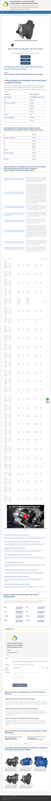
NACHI (6, 620)
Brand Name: (7, 94)
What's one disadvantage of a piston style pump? (22, 709)
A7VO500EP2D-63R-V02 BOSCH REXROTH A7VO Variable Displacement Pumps (14, 208)
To (6, 661)
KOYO (27, 616)
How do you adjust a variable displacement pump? (22, 718)
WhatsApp (25, 60)
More (26, 743)
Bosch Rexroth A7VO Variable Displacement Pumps (20, 15)
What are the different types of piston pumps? (20, 699)
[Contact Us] (47, 400)
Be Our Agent (25, 63)
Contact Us (9, 796)
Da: (5, 100)
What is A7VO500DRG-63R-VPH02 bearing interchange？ (25, 53)
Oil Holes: (6, 159)
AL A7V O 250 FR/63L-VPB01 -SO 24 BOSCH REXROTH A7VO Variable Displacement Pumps (14, 214)
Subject (7, 664)
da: (5, 112)
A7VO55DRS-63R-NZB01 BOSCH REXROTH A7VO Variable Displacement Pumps (14, 249)
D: (4, 106)
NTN (5, 611)
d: (4, 120)
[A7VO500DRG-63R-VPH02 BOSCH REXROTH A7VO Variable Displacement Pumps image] (25, 29)
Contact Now (25, 56)
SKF (27, 607)
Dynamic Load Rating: (9, 103)
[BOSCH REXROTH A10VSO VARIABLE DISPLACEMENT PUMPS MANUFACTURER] (5, 3)
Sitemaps (19, 796)
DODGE (28, 620)
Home (3, 15)
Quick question (7, 668)
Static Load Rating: (9, 117)
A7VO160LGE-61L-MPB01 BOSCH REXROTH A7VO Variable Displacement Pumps (14, 194)
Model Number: (8, 97)
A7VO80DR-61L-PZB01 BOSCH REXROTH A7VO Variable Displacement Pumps (14, 221)
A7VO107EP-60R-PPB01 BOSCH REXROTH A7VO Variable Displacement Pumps (14, 242)
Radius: (6, 114)
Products (7, 15)
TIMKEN (6, 616)
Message (7, 672)
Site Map (15, 796)
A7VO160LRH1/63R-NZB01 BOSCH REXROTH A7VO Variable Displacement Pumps (14, 232)
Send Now (20, 685)
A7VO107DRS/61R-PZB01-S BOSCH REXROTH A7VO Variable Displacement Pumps (14, 180)
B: (4, 109)
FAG (27, 611)
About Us (4, 796)
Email (6, 658)
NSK (5, 607)
